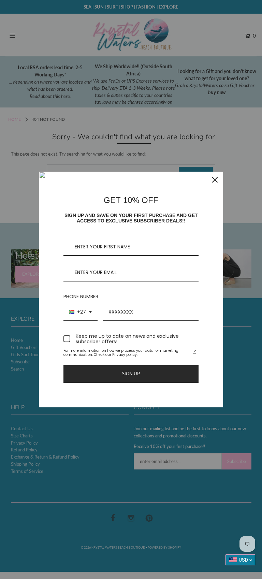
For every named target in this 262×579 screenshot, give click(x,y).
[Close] (215, 180)
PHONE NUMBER (80, 296)
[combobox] (80, 312)
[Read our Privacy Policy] (194, 352)
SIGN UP (131, 373)
